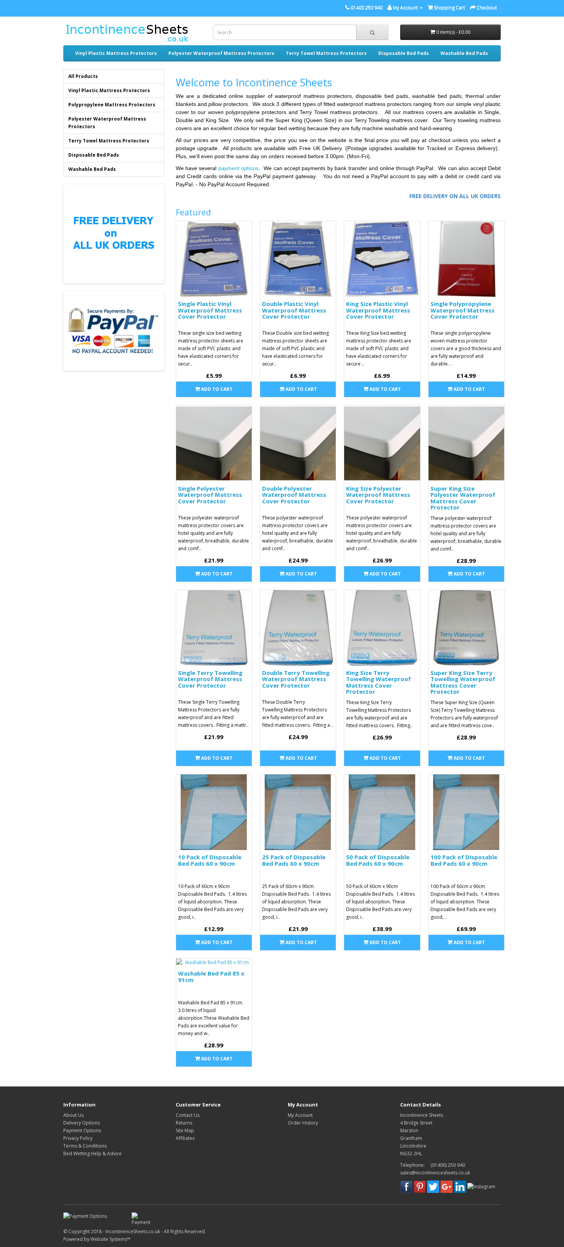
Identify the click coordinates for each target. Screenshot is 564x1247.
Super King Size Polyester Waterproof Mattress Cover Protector (462, 498)
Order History (303, 1123)
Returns (184, 1123)
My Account (300, 1115)
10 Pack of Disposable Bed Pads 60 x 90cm (209, 860)
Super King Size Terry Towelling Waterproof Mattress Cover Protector (462, 682)
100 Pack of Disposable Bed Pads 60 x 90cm (463, 860)
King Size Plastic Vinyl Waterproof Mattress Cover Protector (378, 310)
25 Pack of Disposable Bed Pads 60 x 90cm (293, 860)
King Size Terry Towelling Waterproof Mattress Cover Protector (378, 682)
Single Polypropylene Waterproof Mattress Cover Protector (462, 310)
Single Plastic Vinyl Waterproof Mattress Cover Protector (210, 310)
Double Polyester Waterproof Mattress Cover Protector (294, 495)
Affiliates (185, 1138)
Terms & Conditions (85, 1146)
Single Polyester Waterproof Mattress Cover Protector (210, 495)
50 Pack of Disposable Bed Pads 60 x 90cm (377, 860)
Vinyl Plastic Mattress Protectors (116, 53)
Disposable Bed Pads (403, 53)
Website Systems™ (110, 1239)
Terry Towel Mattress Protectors (326, 53)
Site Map (185, 1130)
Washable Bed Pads (464, 53)
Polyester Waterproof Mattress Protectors (221, 53)
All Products (83, 76)
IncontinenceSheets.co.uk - (135, 1231)
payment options (238, 168)
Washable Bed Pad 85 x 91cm (211, 976)
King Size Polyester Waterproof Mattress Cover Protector (378, 495)
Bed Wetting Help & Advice (92, 1153)
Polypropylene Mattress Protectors (111, 104)
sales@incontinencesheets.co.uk (435, 1172)
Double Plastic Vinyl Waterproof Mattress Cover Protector (294, 310)
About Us (73, 1115)
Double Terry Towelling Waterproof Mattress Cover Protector (296, 679)
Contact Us (188, 1115)
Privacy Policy (77, 1138)
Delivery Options (81, 1123)
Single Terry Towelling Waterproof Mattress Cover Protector (210, 679)
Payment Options (82, 1130)
